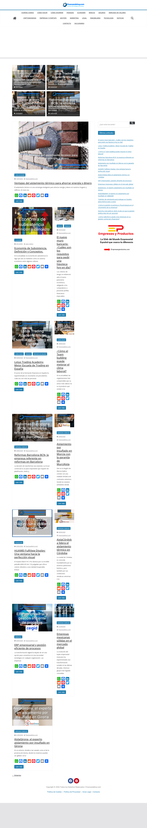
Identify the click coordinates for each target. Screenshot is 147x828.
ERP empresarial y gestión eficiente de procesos (30, 646)
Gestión (63, 18)
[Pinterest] (76, 780)
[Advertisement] (73, 42)
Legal (84, 18)
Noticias (120, 18)
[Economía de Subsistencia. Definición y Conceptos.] (32, 222)
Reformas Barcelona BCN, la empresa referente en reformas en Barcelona (62, 108)
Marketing (74, 18)
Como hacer (19, 354)
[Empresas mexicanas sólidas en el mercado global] (64, 611)
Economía (81, 13)
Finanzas (70, 13)
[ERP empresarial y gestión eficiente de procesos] (32, 618)
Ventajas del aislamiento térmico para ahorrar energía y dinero (53, 183)
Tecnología (108, 18)
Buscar (132, 123)
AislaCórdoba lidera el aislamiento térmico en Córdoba (64, 546)
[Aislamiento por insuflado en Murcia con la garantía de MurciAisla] (64, 421)
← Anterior (16, 775)
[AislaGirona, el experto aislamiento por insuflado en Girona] (32, 713)
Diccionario (79, 23)
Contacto (67, 23)
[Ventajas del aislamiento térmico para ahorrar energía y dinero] (53, 146)
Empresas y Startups (48, 18)
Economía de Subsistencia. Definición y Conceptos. (30, 249)
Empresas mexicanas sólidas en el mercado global (64, 640)
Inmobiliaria (95, 18)
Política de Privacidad (72, 792)
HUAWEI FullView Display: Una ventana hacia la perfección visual (29, 554)
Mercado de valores (117, 13)
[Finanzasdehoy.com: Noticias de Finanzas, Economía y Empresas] (14, 18)
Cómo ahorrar (57, 13)
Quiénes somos (27, 13)
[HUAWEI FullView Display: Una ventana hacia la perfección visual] (32, 524)
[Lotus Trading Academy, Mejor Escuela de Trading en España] (63, 77)
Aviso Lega (86, 792)
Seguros (101, 13)
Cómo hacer (42, 13)
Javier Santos (29, 244)
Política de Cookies (54, 792)
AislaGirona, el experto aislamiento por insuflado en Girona (32, 742)
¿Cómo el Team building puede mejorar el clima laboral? (26, 109)
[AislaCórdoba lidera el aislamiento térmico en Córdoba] (64, 517)
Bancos (92, 13)
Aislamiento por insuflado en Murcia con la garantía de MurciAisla (64, 454)
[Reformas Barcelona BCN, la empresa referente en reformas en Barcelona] (32, 428)
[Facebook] (70, 780)
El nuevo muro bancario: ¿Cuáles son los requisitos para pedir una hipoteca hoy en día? (27, 82)
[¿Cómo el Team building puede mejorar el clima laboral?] (28, 103)
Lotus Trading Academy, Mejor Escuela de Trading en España (60, 83)
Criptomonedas (29, 18)
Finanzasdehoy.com (32, 179)
